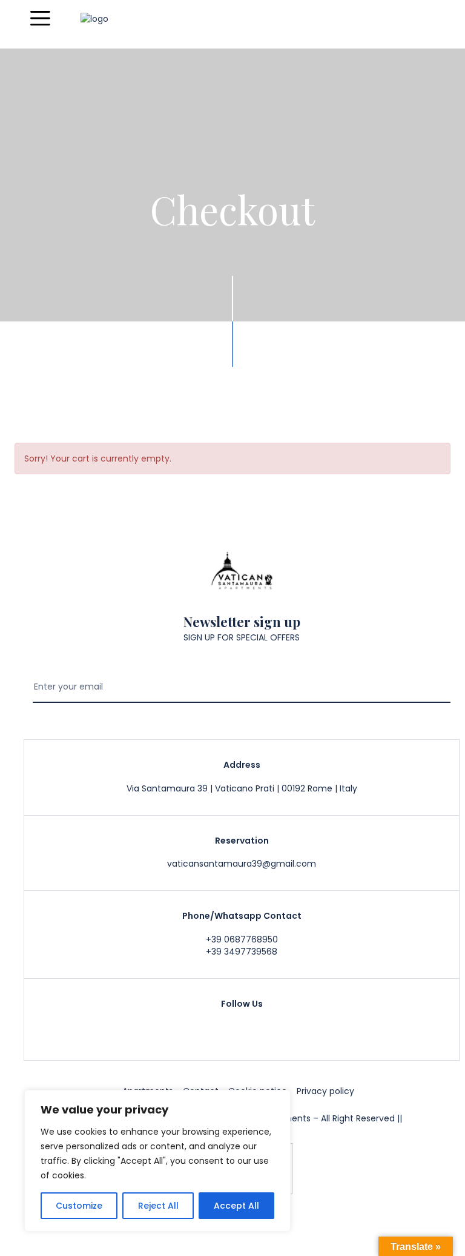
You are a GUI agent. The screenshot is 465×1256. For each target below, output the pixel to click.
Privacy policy (325, 1091)
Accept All (236, 1206)
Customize (79, 1206)
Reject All (158, 1206)
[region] (157, 1161)
